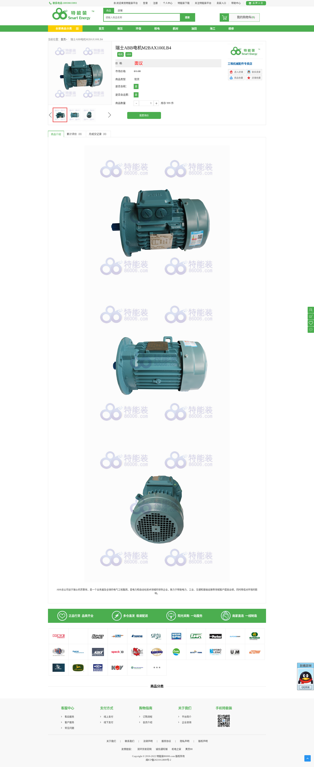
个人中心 (167, 3)
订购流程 (147, 716)
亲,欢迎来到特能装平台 (126, 3)
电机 (120, 54)
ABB (128, 54)
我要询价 (144, 115)
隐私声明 (184, 741)
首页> (64, 39)
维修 (231, 28)
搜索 (187, 17)
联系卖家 (256, 72)
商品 (108, 10)
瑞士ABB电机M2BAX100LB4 (87, 39)
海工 (212, 28)
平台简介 (186, 716)
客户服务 (69, 722)
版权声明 (203, 741)
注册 (155, 3)
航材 (175, 28)
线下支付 (108, 722)
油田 (194, 28)
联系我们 (129, 741)
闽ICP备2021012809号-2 (158, 759)
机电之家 (176, 749)
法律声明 (148, 741)
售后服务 (69, 716)
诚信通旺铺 (162, 749)
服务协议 (166, 741)
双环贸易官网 (144, 749)
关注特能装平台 (203, 3)
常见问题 (69, 728)
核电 (157, 28)
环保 (138, 28)
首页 (101, 28)
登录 (145, 3)
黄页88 (189, 749)
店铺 (120, 10)
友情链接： (127, 749)
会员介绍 (147, 722)
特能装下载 (184, 3)
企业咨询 (186, 722)
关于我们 (111, 741)
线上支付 (108, 716)
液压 (120, 28)
